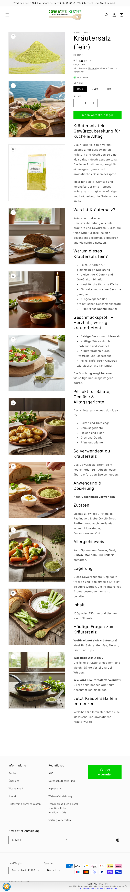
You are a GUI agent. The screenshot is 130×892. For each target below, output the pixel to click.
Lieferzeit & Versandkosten (24, 803)
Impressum (54, 788)
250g (95, 88)
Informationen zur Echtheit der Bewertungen (98, 888)
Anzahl (77, 96)
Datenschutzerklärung (61, 780)
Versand (92, 68)
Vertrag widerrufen (59, 820)
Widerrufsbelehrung (60, 796)
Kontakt (13, 796)
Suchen (12, 773)
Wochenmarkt (16, 788)
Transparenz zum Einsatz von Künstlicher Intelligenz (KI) (63, 808)
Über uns (13, 780)
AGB (50, 773)
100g (80, 88)
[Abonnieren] (65, 840)
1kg (109, 88)
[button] (7, 15)
